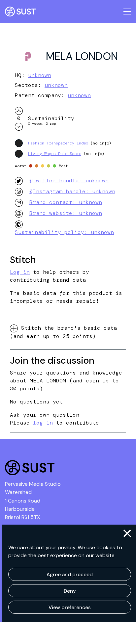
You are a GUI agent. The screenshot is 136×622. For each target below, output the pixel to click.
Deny (70, 591)
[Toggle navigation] (127, 11)
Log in (20, 272)
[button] (127, 533)
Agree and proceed (70, 574)
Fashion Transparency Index (58, 143)
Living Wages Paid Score (54, 153)
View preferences (70, 607)
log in (43, 422)
